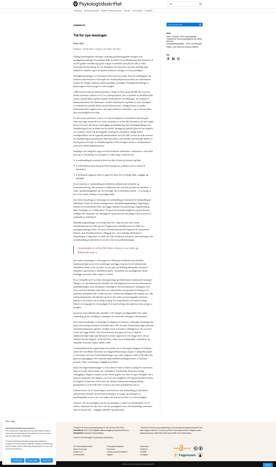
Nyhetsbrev (144, 446)
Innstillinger (17, 460)
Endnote (188, 47)
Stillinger (137, 11)
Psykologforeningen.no (115, 446)
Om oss (127, 11)
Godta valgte (32, 460)
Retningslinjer (91, 11)
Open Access (178, 446)
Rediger (268, 465)
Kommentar (79, 25)
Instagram (144, 454)
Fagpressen (178, 454)
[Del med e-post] (178, 58)
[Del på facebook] (168, 58)
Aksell (130, 464)
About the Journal (80, 449)
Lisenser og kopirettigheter (117, 452)
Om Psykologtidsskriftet (82, 446)
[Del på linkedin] (173, 58)
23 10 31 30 (88, 430)
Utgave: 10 (100, 49)
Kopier (169, 47)
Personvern (111, 449)
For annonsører (78, 454)
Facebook (144, 449)
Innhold (78, 11)
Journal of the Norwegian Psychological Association (93, 437)
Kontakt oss (78, 452)
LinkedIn (143, 452)
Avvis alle (46, 460)
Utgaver (148, 11)
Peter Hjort (78, 43)
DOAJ (170, 430)
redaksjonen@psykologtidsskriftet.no (114, 430)
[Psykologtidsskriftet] (97, 4)
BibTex (195, 47)
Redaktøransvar (200, 454)
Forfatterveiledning (111, 11)
